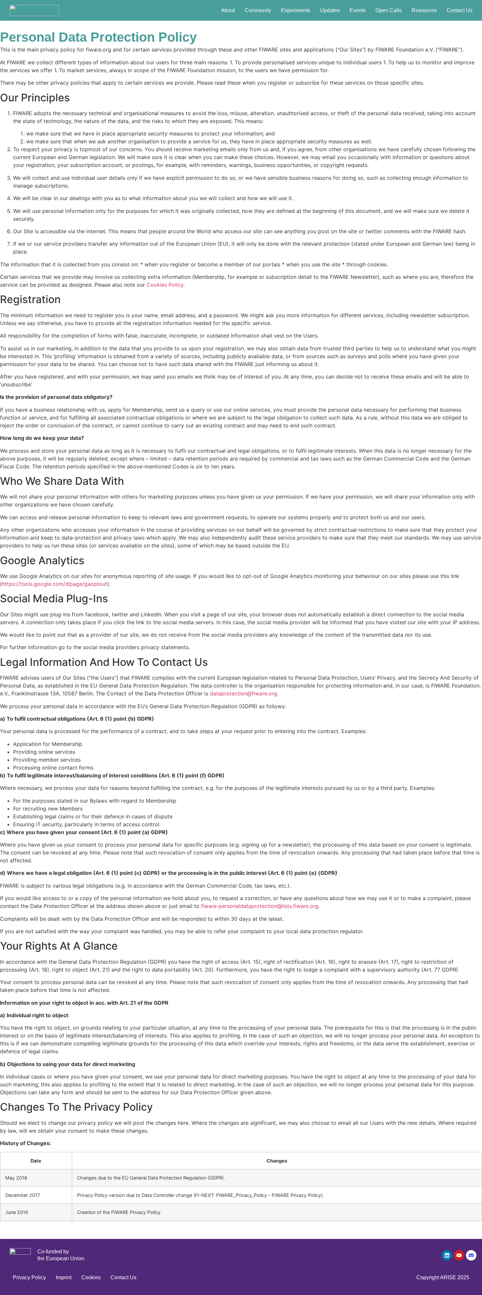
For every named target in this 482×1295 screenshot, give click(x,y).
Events (358, 10)
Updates (330, 10)
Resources (424, 10)
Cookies (91, 1277)
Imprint (63, 1277)
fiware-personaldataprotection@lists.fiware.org (259, 906)
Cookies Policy (165, 284)
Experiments (295, 10)
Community (258, 10)
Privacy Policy (29, 1277)
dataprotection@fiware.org (243, 693)
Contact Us (459, 10)
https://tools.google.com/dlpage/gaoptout (54, 584)
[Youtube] (459, 1255)
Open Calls (388, 10)
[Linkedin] (447, 1255)
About (228, 10)
